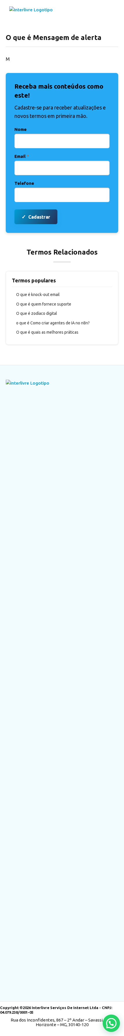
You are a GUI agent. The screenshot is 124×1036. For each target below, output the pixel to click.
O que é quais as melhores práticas (47, 332)
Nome (20, 129)
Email (21, 156)
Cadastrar (36, 217)
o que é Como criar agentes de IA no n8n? (53, 323)
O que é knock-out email (38, 294)
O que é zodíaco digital (36, 313)
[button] (111, 1023)
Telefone (24, 183)
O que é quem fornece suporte (43, 304)
